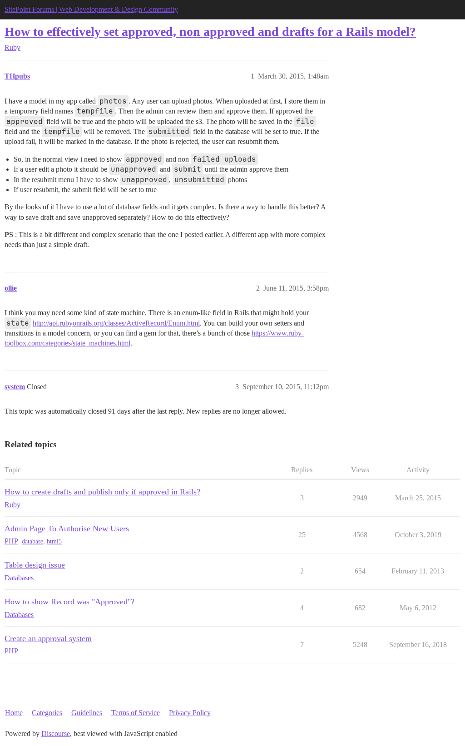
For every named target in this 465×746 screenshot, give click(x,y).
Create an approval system (48, 638)
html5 (54, 541)
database (32, 541)
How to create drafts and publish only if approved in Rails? (102, 491)
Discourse (55, 733)
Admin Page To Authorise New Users (67, 528)
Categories (47, 712)
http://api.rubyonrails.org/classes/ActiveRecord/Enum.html (116, 323)
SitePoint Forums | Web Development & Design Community (91, 9)
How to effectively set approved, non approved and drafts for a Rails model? (210, 32)
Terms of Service (135, 712)
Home (14, 712)
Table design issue (35, 564)
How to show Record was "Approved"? (69, 601)
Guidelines (86, 712)
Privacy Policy (190, 712)
